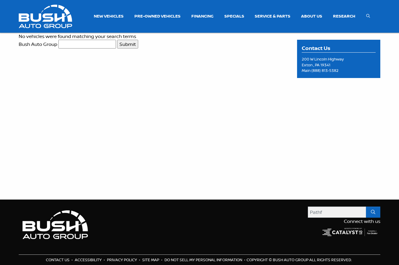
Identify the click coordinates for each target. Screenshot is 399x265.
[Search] (373, 212)
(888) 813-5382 (325, 70)
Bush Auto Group (38, 44)
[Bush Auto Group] (45, 16)
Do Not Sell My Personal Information (203, 259)
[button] (109, 16)
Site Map (151, 259)
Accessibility (89, 259)
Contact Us (58, 259)
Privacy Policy (122, 259)
